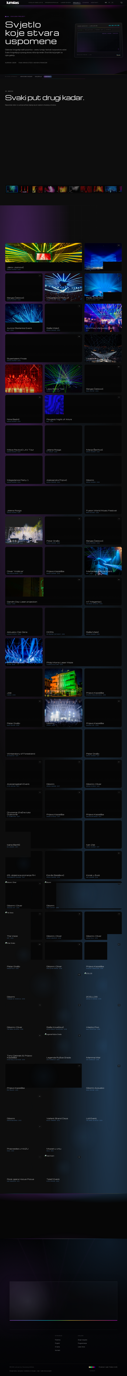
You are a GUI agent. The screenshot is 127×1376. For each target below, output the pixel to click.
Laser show (66, 2)
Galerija (38, 76)
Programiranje (51, 2)
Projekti (77, 2)
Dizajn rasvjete (36, 2)
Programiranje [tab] (37, 237)
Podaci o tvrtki (113, 1367)
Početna (57, 1340)
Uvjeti (107, 1367)
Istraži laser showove (38, 1221)
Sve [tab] (8, 237)
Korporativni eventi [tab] (77, 237)
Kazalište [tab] (93, 237)
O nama (86, 2)
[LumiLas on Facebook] (12, 1358)
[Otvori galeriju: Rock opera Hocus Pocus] (47, 150)
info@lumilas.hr (10, 1227)
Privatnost (102, 1367)
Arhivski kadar (26, 76)
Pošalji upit (14, 1221)
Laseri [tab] (50, 237)
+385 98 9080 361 (22, 1227)
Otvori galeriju (107, 177)
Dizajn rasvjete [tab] (21, 237)
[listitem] (12, 189)
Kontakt (94, 2)
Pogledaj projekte (98, 1269)
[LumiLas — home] (13, 2)
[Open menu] (121, 2)
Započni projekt (97, 1262)
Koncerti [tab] (61, 237)
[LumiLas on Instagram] (17, 1358)
